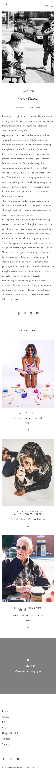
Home (5, 711)
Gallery (5, 717)
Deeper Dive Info (10, 733)
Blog (4, 727)
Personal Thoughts (28, 107)
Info (4, 722)
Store (4, 744)
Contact (6, 739)
